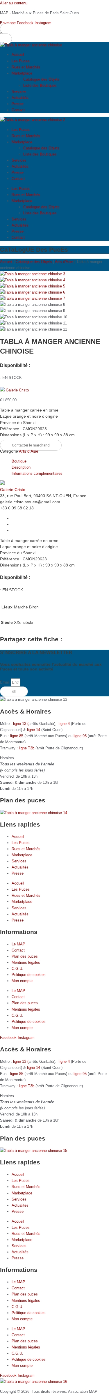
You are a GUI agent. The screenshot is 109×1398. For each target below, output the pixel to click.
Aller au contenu (13, 3)
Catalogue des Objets (41, 79)
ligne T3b (26, 748)
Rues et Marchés (26, 67)
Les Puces (21, 61)
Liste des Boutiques (40, 85)
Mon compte (22, 981)
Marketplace (22, 73)
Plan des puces (25, 956)
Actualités (20, 98)
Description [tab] (21, 467)
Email (5, 682)
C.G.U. (17, 968)
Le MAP (18, 944)
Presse (18, 104)
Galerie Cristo (17, 390)
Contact (18, 110)
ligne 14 (34, 730)
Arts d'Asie (64, 262)
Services (19, 91)
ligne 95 (81, 736)
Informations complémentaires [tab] (37, 473)
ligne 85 (16, 736)
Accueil (18, 54)
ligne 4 (65, 723)
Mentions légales (26, 962)
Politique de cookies (29, 974)
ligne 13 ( (20, 723)
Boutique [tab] (19, 461)
